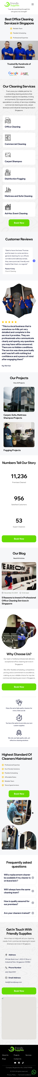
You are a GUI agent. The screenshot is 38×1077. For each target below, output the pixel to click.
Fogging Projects (12, 450)
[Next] (34, 260)
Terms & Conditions (24, 1075)
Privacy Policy (11, 1075)
